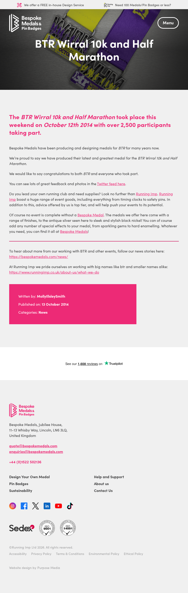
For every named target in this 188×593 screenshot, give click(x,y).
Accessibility (18, 554)
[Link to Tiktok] (69, 506)
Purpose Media (48, 568)
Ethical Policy (133, 554)
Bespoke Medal (90, 214)
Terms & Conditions (70, 554)
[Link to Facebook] (24, 506)
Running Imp (146, 193)
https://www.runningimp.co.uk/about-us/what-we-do (54, 272)
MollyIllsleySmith (51, 296)
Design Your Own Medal (29, 476)
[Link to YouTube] (58, 506)
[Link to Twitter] (35, 506)
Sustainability (20, 490)
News (43, 312)
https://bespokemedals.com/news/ (38, 256)
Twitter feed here (111, 183)
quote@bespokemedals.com (33, 445)
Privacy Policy (41, 554)
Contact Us (103, 490)
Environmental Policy (104, 554)
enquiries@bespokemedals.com (36, 451)
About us (101, 483)
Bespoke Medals (74, 231)
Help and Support (109, 476)
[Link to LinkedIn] (47, 506)
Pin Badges (18, 483)
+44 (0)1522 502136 (25, 461)
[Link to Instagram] (12, 506)
